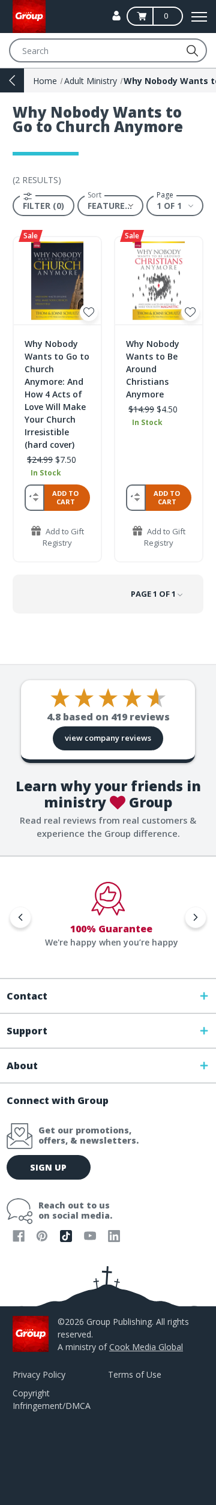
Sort (94, 195)
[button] (43, 205)
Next (195, 917)
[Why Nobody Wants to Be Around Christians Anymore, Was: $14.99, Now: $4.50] (158, 280)
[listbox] (110, 205)
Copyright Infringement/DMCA (52, 1399)
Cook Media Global (146, 1347)
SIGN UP (48, 1167)
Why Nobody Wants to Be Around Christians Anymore (152, 369)
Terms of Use (134, 1374)
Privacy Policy (39, 1374)
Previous (20, 917)
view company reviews (108, 737)
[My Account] (116, 15)
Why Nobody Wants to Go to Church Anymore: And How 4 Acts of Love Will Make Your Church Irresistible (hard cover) (57, 394)
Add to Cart (65, 497)
